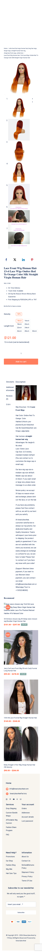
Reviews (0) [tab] (9, 397)
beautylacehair (21, 941)
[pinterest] (10, 799)
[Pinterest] (32, 260)
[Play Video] (16, 387)
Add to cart (21, 361)
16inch (27, 321)
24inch (27, 327)
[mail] (20, 799)
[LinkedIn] (23, 260)
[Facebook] (6, 260)
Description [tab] (9, 382)
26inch (19, 331)
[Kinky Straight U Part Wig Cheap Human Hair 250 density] (21, 744)
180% (19, 314)
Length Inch (9, 326)
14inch (19, 321)
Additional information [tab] (9, 388)
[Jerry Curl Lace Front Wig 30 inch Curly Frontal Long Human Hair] (21, 647)
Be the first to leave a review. (12, 306)
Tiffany (9, 938)
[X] (14, 260)
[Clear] (37, 330)
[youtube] (13, 799)
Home (8, 783)
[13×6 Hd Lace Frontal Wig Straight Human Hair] (21, 697)
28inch (27, 331)
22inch (19, 327)
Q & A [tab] (8, 404)
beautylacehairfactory (18, 794)
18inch (19, 324)
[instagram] (6, 799)
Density (7, 314)
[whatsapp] (17, 799)
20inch (27, 324)
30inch (34, 331)
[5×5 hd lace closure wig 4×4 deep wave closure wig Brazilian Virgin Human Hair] (21, 609)
